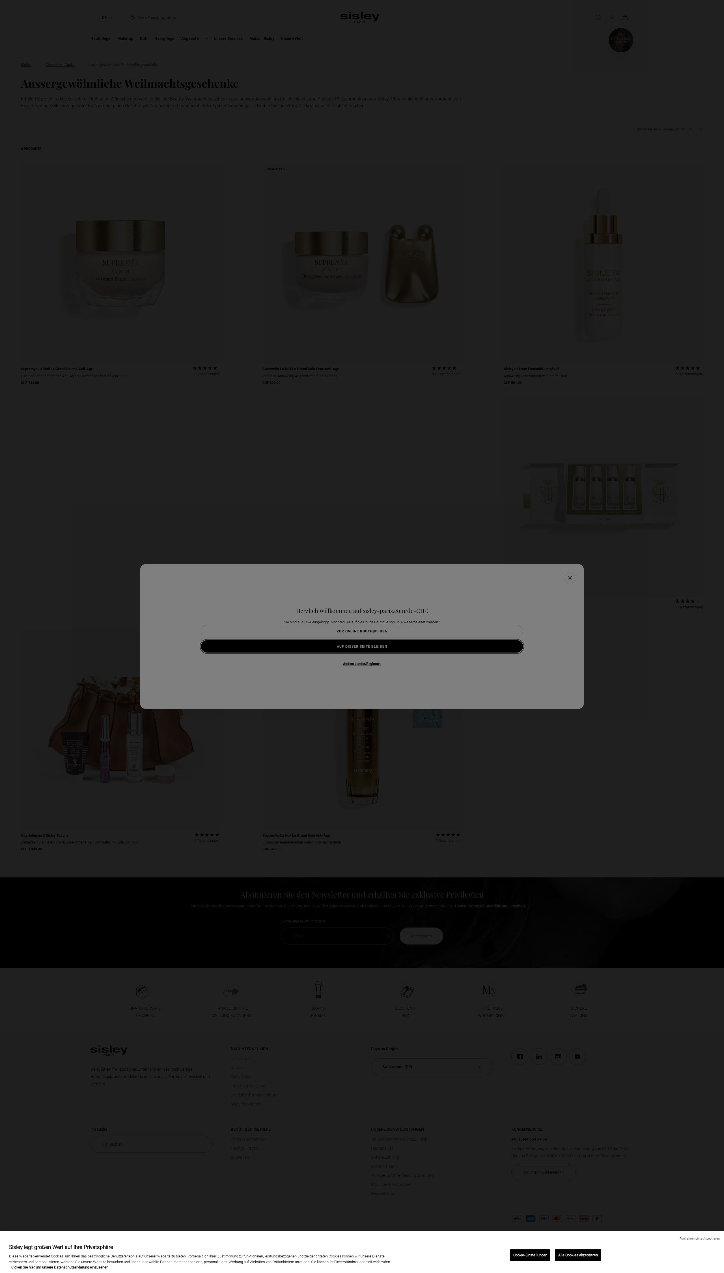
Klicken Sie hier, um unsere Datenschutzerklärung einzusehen (59, 1267)
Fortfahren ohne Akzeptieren (700, 1238)
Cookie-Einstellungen (530, 1255)
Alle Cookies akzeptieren (578, 1255)
